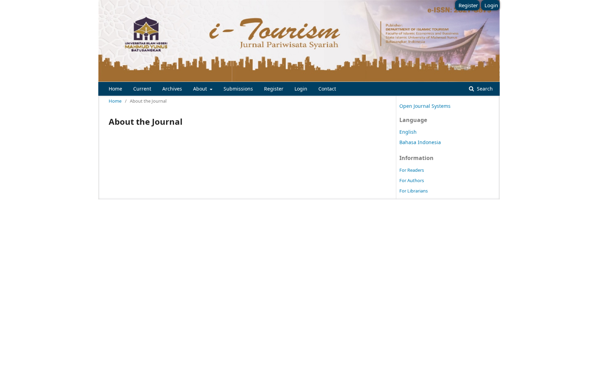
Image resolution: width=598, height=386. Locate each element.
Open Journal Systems (425, 106)
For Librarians (413, 191)
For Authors (411, 180)
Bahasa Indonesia (420, 142)
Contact (327, 88)
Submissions (238, 88)
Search (484, 88)
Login (301, 88)
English (408, 132)
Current (142, 88)
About (200, 88)
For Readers (411, 170)
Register (273, 88)
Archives (172, 88)
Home (115, 88)
